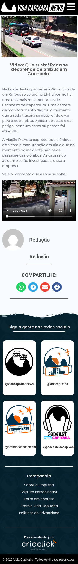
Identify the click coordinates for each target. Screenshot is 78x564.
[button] (21, 287)
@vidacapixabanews (19, 384)
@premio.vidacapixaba (21, 447)
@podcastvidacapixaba (59, 447)
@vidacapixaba (57, 384)
